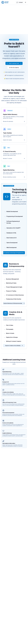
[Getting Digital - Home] (5, 2)
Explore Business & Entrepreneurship (13, 303)
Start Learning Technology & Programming (13, 252)
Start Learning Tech (14, 63)
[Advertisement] (14, 19)
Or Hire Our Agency (14, 67)
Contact (21, 2)
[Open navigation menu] (25, 2)
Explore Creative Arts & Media (12, 345)
